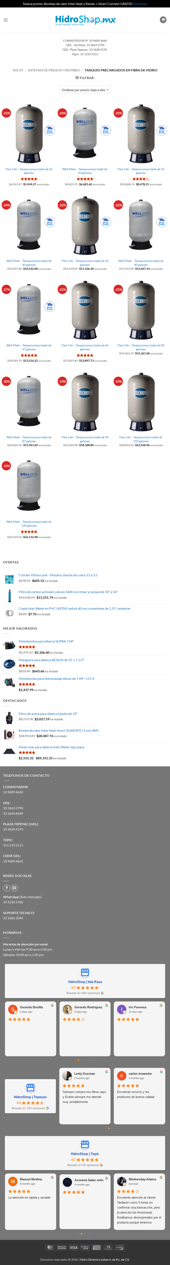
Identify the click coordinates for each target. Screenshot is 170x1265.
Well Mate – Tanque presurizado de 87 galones (28, 439)
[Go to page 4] (91, 1060)
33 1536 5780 (13, 902)
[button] (5, 20)
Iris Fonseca (137, 1007)
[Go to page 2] (84, 1060)
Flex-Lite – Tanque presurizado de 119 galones (140, 439)
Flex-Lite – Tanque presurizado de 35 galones (141, 171)
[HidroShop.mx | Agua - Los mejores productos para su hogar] (85, 20)
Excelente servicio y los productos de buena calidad (135, 1094)
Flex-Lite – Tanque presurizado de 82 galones (141, 347)
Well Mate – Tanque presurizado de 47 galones (28, 347)
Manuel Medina (31, 1179)
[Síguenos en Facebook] (7, 888)
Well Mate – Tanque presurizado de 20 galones (84, 171)
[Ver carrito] (163, 19)
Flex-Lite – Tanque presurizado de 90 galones (85, 439)
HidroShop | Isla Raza (85, 982)
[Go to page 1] (82, 1060)
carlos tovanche (140, 1073)
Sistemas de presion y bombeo (54, 70)
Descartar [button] (140, 4)
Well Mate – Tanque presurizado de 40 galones (140, 262)
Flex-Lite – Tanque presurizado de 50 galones (85, 262)
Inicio (18, 70)
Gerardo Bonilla (31, 1007)
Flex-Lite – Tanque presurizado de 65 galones (85, 347)
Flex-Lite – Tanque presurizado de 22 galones (29, 171)
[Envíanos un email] (14, 888)
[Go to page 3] (88, 1060)
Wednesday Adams (142, 1179)
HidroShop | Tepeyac (30, 1097)
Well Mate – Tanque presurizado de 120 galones (28, 523)
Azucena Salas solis (88, 1180)
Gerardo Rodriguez (88, 1007)
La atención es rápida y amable (29, 1197)
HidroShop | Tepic (85, 1154)
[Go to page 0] (78, 1060)
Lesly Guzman (84, 1073)
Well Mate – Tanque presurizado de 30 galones (28, 262)
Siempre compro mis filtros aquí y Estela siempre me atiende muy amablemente (84, 1097)
